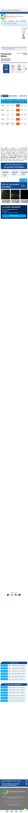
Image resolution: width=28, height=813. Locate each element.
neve (17, 20)
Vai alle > (23, 185)
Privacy (18, 798)
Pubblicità (16, 796)
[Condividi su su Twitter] (11, 811)
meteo (4, 20)
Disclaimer (22, 796)
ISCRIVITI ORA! (14, 216)
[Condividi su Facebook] (7, 811)
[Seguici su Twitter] (12, 595)
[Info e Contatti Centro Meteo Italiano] (19, 595)
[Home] (12, 19)
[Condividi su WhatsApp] (21, 811)
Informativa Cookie (12, 798)
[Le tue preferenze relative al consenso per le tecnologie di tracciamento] (25, 810)
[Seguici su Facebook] (8, 595)
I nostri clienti (9, 796)
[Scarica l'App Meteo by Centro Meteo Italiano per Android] (23, 35)
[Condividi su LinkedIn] (16, 811)
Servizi (3, 796)
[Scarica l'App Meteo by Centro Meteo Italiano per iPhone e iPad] (23, 37)
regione (23, 20)
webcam (11, 20)
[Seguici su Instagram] (15, 595)
